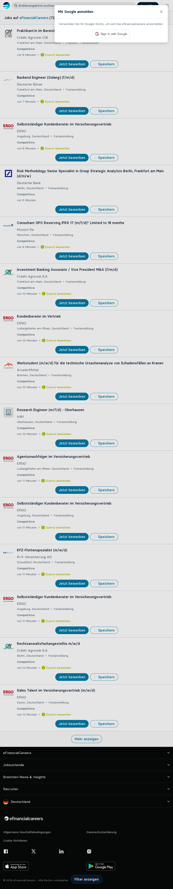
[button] (86, 444)
